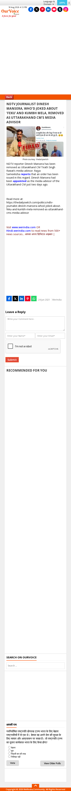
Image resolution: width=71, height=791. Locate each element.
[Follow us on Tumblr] (59, 9)
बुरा (12, 750)
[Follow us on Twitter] (36, 9)
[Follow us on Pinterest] (42, 9)
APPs (62, 2)
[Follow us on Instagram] (65, 9)
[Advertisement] (35, 57)
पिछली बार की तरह (18, 753)
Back (9, 97)
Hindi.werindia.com (18, 230)
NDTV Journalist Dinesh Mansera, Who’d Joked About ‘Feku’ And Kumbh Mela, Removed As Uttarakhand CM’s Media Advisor (35, 113)
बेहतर (13, 747)
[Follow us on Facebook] (30, 9)
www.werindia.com (24, 227)
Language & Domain (49, 2)
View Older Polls (52, 763)
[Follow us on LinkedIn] (48, 9)
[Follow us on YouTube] (54, 9)
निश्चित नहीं (15, 756)
